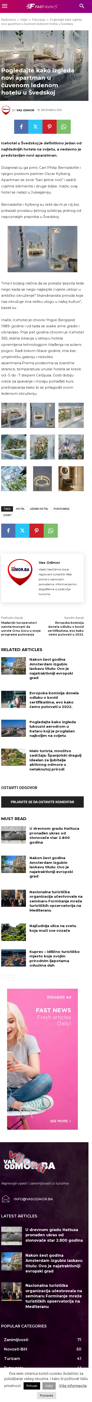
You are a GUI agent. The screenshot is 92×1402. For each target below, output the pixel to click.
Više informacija (73, 1385)
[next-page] (12, 978)
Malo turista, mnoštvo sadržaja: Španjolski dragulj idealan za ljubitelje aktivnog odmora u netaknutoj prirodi (55, 760)
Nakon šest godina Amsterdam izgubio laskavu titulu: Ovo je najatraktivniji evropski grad (51, 668)
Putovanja (38, 20)
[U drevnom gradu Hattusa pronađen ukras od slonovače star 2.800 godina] (13, 835)
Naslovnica (8, 20)
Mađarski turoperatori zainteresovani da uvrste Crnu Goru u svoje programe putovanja (21, 628)
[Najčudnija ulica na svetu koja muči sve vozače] (13, 932)
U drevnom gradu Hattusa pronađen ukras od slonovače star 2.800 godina (54, 835)
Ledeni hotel (39, 508)
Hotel (20, 508)
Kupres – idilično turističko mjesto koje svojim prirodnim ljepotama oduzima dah (54, 958)
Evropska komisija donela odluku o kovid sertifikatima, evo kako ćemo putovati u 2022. (66, 628)
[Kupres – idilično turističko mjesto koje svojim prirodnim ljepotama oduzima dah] (13, 958)
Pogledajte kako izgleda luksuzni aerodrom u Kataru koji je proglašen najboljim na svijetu (52, 729)
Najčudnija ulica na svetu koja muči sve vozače (52, 928)
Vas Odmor (25, 110)
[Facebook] (21, 127)
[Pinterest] (49, 127)
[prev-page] (4, 978)
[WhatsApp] (64, 127)
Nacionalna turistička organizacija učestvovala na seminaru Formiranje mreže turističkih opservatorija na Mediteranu (56, 901)
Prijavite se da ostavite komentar (42, 802)
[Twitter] (35, 127)
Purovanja (61, 508)
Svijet (24, 20)
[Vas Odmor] (6, 110)
